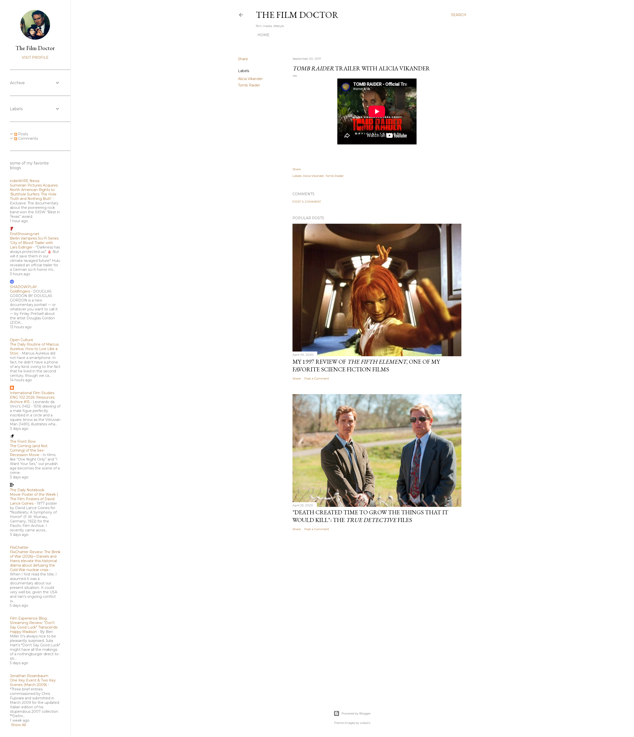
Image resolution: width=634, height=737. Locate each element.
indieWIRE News (24, 181)
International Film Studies (32, 393)
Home (263, 35)
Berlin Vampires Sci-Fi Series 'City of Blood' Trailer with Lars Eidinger (34, 242)
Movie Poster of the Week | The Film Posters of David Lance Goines (34, 499)
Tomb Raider (249, 85)
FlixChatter (19, 547)
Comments (27, 138)
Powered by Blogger (356, 713)
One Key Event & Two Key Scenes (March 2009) (33, 682)
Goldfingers (20, 291)
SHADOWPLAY (23, 287)
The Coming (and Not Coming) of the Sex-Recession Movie (29, 450)
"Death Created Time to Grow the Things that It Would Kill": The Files (370, 516)
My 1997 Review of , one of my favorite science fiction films (366, 365)
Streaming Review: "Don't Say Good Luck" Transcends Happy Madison (33, 627)
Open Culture (21, 340)
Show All (18, 725)
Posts (22, 134)
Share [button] (243, 59)
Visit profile (35, 57)
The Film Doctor (297, 15)
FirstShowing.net (24, 234)
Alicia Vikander (250, 79)
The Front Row (23, 441)
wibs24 (365, 723)
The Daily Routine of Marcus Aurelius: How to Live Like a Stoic (34, 348)
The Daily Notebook (27, 490)
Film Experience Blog (28, 618)
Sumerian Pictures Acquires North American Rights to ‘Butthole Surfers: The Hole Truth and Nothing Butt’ (34, 192)
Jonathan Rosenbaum (29, 676)
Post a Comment (306, 201)
